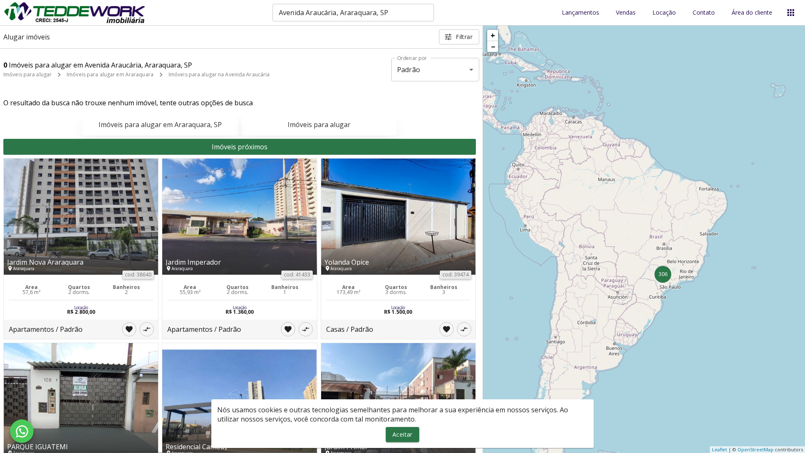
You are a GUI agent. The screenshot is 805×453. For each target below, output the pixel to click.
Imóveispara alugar (319, 124)
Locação (664, 12)
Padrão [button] (408, 69)
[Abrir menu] (791, 13)
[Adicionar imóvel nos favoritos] (129, 329)
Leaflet (719, 449)
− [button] (493, 47)
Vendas (626, 12)
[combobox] (353, 12)
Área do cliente (752, 12)
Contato (704, 12)
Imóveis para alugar (27, 74)
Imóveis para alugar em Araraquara (110, 74)
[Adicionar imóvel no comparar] (147, 329)
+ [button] (493, 35)
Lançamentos (580, 12)
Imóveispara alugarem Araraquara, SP (160, 124)
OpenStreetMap (755, 449)
